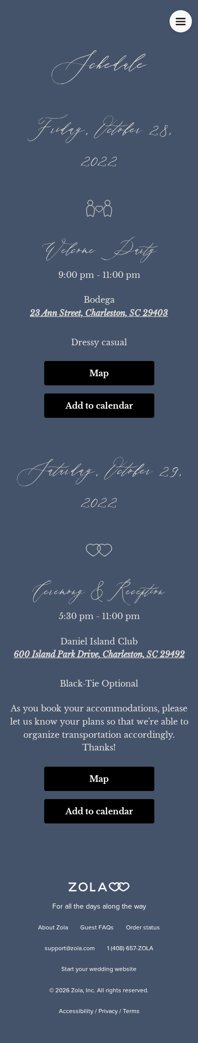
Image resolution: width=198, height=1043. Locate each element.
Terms (131, 1012)
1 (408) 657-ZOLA (130, 949)
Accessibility (76, 1012)
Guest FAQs (97, 928)
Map (99, 373)
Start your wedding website (99, 969)
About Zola (53, 928)
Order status (143, 928)
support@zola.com (70, 949)
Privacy (108, 1012)
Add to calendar (99, 406)
